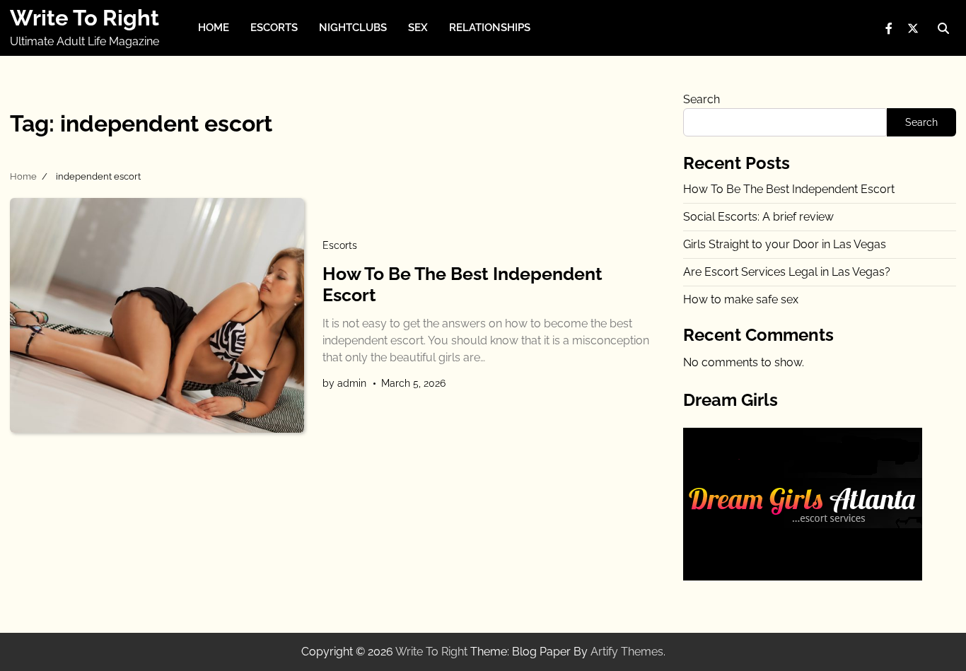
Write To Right (84, 17)
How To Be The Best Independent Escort (789, 189)
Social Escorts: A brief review (758, 216)
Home (213, 27)
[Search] (943, 28)
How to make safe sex (740, 299)
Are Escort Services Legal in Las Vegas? (786, 272)
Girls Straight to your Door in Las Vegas (784, 244)
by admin (344, 383)
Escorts (274, 27)
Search (701, 99)
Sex (418, 27)
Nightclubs (353, 27)
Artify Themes (626, 651)
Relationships (489, 27)
